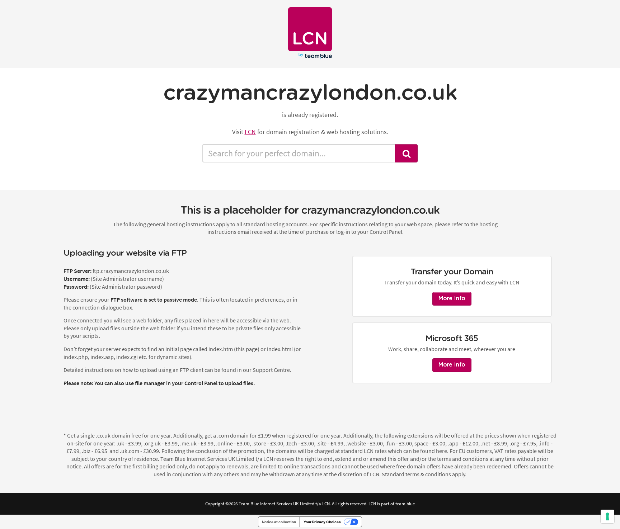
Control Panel (200, 383)
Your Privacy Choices (322, 522)
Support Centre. (272, 369)
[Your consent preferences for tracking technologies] (607, 516)
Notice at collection (279, 522)
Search (406, 153)
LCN (250, 132)
